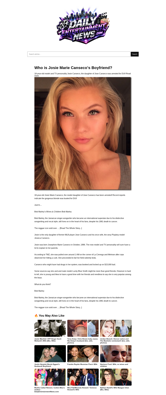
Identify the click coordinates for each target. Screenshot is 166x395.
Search (134, 54)
